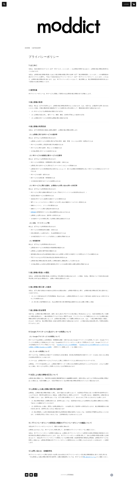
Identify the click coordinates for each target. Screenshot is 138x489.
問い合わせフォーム (89, 457)
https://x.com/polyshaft (111, 475)
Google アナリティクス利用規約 (67, 344)
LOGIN (126, 4)
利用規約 (33, 212)
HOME (27, 48)
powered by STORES (67, 474)
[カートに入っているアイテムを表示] (133, 4)
